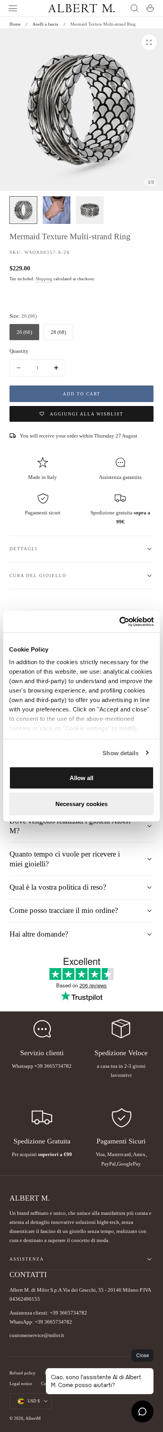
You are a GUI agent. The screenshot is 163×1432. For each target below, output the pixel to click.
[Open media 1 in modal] (149, 42)
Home (15, 24)
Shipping (44, 279)
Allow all (82, 778)
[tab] (23, 210)
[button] (13, 8)
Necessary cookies (81, 803)
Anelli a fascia (45, 24)
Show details (120, 752)
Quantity (18, 351)
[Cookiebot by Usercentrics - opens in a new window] (119, 621)
